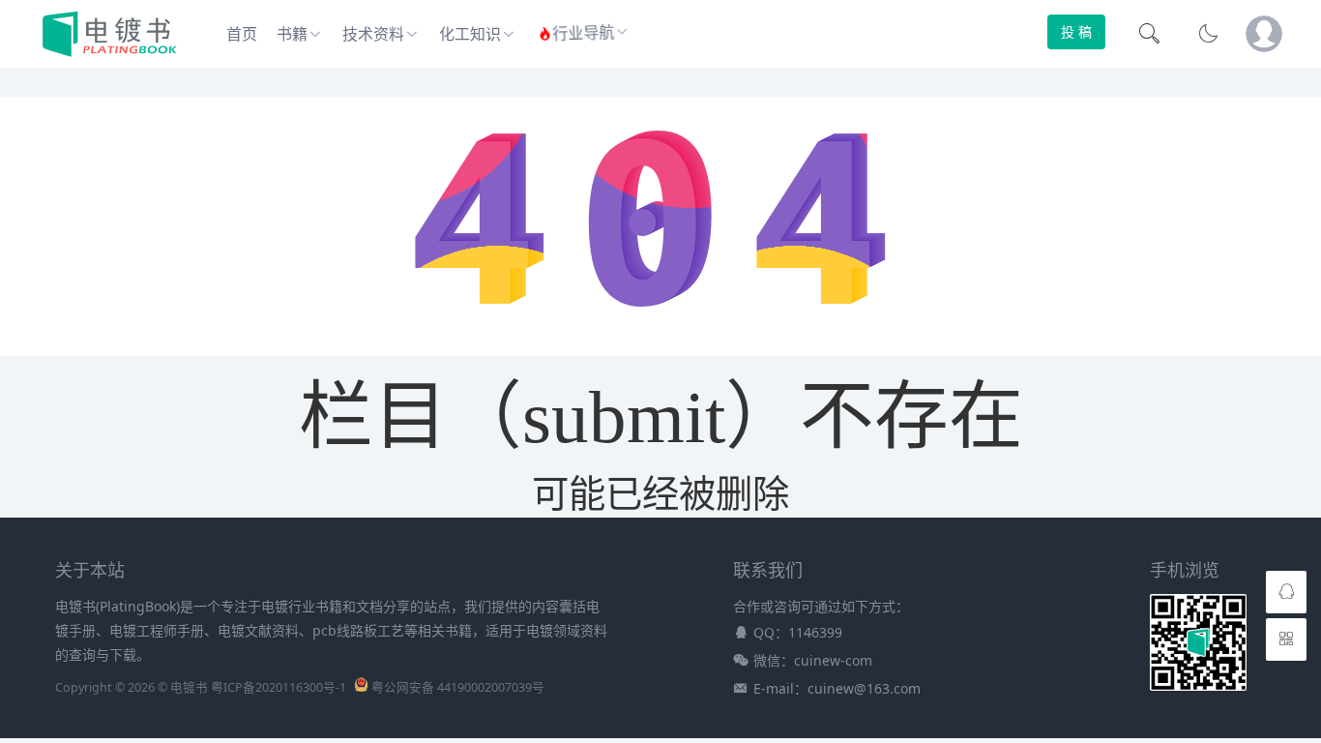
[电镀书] (110, 52)
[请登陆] (1264, 34)
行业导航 (583, 34)
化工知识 (470, 34)
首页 (241, 34)
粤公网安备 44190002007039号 (457, 687)
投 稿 (1076, 31)
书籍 (292, 34)
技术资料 (373, 34)
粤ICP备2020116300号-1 (278, 687)
